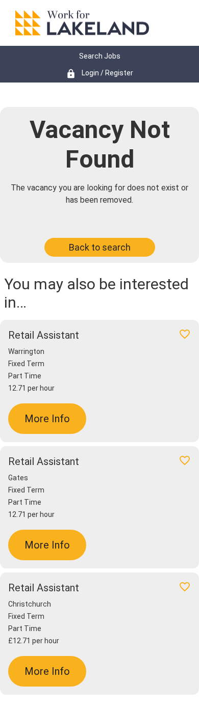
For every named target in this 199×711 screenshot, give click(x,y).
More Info (47, 419)
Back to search (100, 247)
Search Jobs (99, 56)
